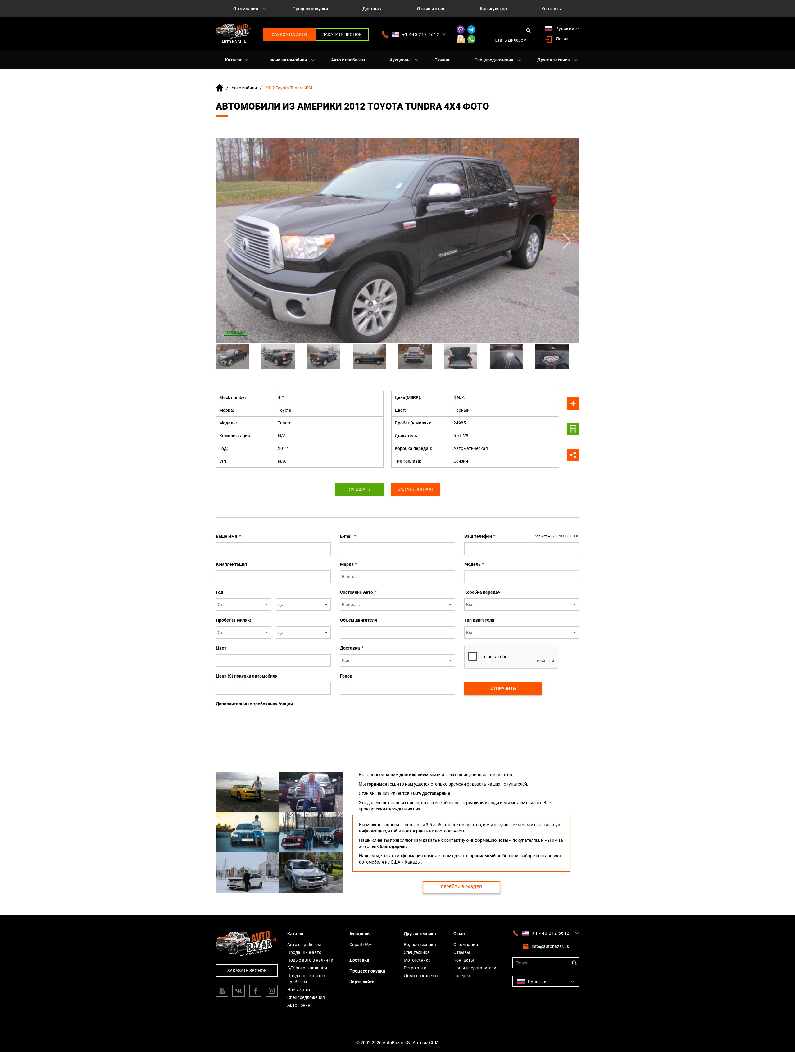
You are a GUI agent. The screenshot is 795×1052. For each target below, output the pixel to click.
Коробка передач (482, 592)
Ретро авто (415, 967)
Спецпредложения (494, 59)
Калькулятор (493, 8)
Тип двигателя (479, 620)
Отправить (503, 688)
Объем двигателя (358, 620)
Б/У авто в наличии (307, 967)
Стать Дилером (510, 40)
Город (346, 675)
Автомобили (244, 87)
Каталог (233, 59)
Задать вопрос (415, 489)
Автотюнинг (299, 1005)
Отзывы (461, 952)
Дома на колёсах (421, 975)
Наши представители (474, 967)
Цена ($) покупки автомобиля (247, 675)
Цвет (221, 648)
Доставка (372, 8)
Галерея (461, 975)
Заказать (359, 489)
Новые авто (299, 989)
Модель (474, 564)
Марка (348, 564)
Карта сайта (362, 981)
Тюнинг (442, 59)
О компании (245, 8)
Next (567, 241)
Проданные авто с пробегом (306, 978)
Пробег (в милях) (233, 620)
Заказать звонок (342, 34)
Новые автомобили (286, 59)
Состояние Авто (358, 592)
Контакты (551, 8)
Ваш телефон (521, 536)
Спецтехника (417, 952)
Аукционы (400, 59)
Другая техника (553, 59)
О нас (459, 933)
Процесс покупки (310, 8)
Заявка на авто (289, 34)
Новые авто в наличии (310, 960)
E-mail (348, 536)
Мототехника (417, 960)
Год (219, 592)
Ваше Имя (228, 536)
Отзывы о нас (431, 8)
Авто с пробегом (348, 59)
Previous (228, 241)
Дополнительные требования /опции (254, 703)
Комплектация (231, 564)
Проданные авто (304, 952)
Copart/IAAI (361, 944)
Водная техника (420, 944)
